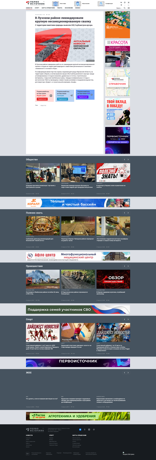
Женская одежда (76, 445)
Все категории (76, 447)
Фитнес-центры (76, 437)
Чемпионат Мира (53, 445)
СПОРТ (27, 439)
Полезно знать (34, 212)
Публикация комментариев (77, 453)
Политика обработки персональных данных (91, 453)
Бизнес (27, 447)
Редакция (59, 452)
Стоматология (76, 443)
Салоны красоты (76, 439)
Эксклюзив (29, 445)
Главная (51, 437)
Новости (29, 435)
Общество (43, 105)
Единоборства (52, 441)
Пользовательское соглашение (36, 453)
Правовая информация (49, 453)
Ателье (74, 441)
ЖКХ (29, 372)
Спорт (29, 319)
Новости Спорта (53, 443)
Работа (27, 443)
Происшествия (34, 266)
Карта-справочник (30, 441)
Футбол (51, 439)
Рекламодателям (67, 452)
